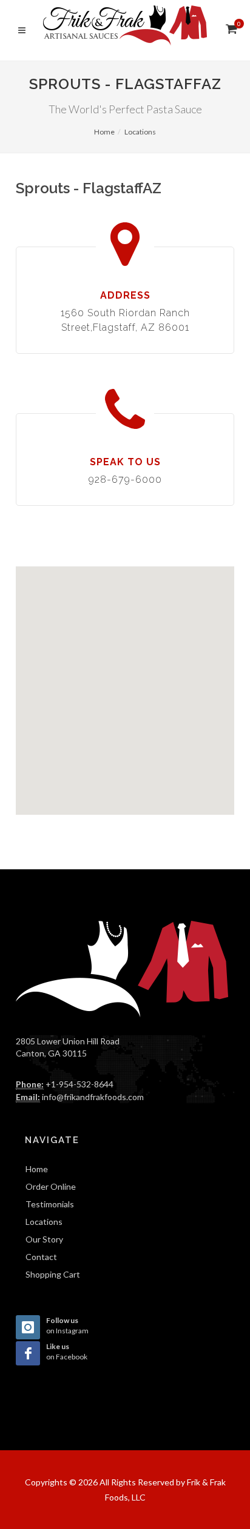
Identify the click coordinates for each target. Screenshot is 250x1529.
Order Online (50, 1186)
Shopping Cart (52, 1274)
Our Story (44, 1239)
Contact (41, 1257)
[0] (230, 28)
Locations (140, 131)
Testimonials (49, 1204)
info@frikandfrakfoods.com (93, 1097)
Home (104, 131)
